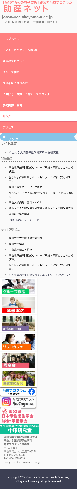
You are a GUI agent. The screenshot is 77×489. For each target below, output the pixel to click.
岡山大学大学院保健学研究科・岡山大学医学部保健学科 (41, 208)
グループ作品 (11, 72)
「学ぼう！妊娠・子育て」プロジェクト (28, 94)
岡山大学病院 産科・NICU (25, 202)
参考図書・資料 (12, 105)
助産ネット (13, 17)
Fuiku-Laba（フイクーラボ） (25, 219)
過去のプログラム (14, 61)
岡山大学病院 (16, 243)
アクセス (8, 127)
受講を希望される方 (15, 83)
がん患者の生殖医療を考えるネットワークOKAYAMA (39, 274)
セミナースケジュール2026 (20, 49)
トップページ (11, 38)
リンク (7, 116)
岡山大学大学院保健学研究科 (25, 238)
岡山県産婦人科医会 (20, 249)
